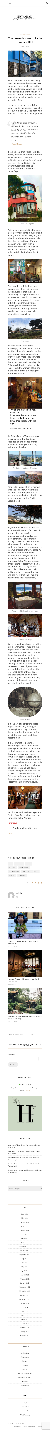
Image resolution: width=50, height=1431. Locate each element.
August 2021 (25, 1303)
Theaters (25, 1381)
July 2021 (25, 1307)
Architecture (25, 1353)
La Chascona (24, 868)
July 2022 (25, 1258)
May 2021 (24, 1315)
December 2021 (25, 1287)
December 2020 (25, 1336)
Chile (10, 864)
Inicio (10, 833)
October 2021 (24, 1295)
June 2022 (24, 1263)
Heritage (25, 1365)
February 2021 (25, 1327)
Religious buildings (24, 1377)
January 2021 (24, 1332)
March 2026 (25, 1222)
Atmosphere (25, 34)
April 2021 (24, 1319)
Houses (28, 864)
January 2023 (24, 1242)
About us (27, 1090)
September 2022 (24, 1254)
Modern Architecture (25, 1373)
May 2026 (24, 1218)
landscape (25, 1369)
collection (19, 864)
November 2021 (24, 1291)
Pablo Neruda (17, 144)
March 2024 (25, 1230)
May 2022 (24, 1267)
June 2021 (24, 1311)
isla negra (12, 868)
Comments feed (25, 1411)
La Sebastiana (13, 871)
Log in (25, 1403)
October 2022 (24, 1250)
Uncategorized (24, 1385)
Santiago (11, 875)
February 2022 (25, 1279)
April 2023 (24, 1238)
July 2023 (25, 1234)
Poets (36, 871)
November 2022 (24, 1246)
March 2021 (25, 1323)
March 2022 (25, 1275)
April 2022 (24, 1271)
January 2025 (24, 1226)
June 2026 (24, 1214)
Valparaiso (22, 875)
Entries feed (25, 1407)
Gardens (24, 1361)
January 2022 (24, 1283)
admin (19, 893)
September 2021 (24, 1299)
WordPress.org (25, 1415)
